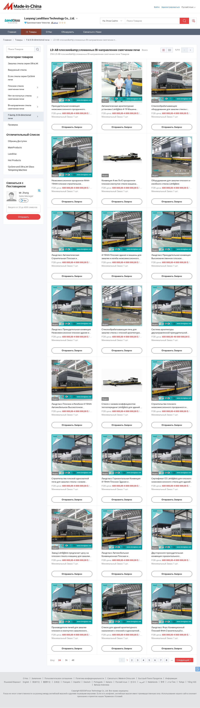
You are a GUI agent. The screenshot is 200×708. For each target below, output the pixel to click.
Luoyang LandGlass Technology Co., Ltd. (49, 18)
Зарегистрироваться (170, 7)
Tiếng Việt (192, 682)
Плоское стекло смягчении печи (16, 87)
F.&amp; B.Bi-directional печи (19, 116)
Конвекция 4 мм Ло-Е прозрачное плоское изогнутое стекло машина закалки (119, 183)
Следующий (183, 659)
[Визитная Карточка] (39, 190)
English (26, 682)
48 (73, 660)
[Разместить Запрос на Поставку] (194, 21)
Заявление (36, 678)
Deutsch (87, 682)
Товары (33, 31)
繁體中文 (47, 682)
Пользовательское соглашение (58, 678)
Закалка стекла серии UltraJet (23, 63)
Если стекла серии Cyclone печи (21, 78)
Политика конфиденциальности (90, 678)
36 (66, 660)
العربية (142, 682)
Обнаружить (67, 31)
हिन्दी (162, 682)
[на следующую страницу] (190, 50)
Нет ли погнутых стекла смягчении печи (20, 97)
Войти (157, 7)
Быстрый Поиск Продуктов (150, 678)
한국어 (133, 682)
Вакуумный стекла (17, 69)
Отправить (23, 216)
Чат (25, 200)
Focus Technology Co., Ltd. (97, 690)
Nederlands (153, 682)
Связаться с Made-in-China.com (121, 678)
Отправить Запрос (72, 127)
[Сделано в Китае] (23, 6)
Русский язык (121, 682)
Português (98, 682)
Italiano (109, 682)
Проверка (13, 124)
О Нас (49, 31)
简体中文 (36, 682)
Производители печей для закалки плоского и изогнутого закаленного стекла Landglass (69, 630)
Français (66, 682)
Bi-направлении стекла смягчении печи (19, 107)
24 (59, 660)
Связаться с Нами (92, 31)
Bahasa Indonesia (101, 684)
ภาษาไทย (171, 682)
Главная (12, 31)
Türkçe (181, 682)
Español (76, 682)
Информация (171, 678)
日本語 (57, 682)
